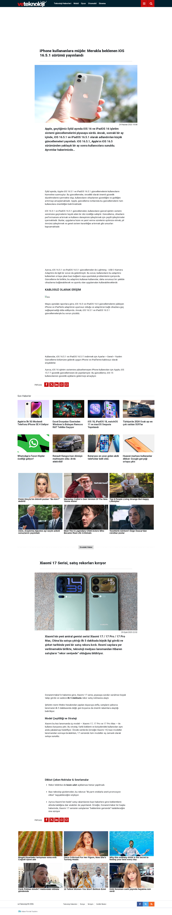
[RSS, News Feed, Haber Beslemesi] (151, 904)
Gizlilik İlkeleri (101, 904)
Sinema (102, 3)
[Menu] (144, 3)
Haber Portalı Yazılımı (29, 911)
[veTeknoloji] (32, 3)
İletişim (90, 904)
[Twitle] (51, 384)
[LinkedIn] (56, 384)
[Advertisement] (86, 27)
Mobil (76, 3)
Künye (82, 904)
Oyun (83, 3)
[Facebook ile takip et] (140, 904)
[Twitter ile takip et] (146, 904)
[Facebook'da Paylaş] (46, 384)
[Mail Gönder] (66, 384)
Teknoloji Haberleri (62, 3)
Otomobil (92, 3)
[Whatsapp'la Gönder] (61, 384)
